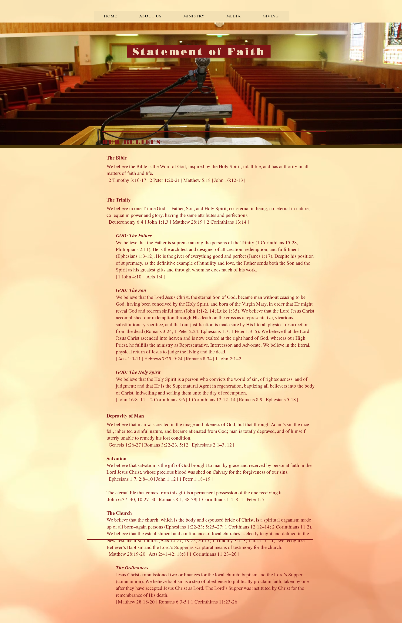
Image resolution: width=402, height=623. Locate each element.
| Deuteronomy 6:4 (125, 222)
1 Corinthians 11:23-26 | (215, 601)
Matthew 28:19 (188, 222)
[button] (150, 16)
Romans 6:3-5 (173, 601)
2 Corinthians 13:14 (227, 222)
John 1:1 (156, 222)
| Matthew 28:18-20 (135, 601)
